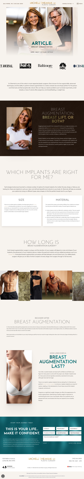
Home (32, 52)
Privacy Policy (33, 473)
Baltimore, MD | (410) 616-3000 (13, 3)
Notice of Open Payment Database (50, 473)
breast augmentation (53, 128)
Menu (81, 3)
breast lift (11, 254)
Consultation (67, 3)
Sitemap (28, 473)
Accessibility (39, 473)
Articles (43, 52)
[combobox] (49, 432)
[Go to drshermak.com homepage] (43, 3)
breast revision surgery (48, 384)
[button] (78, 3)
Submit (45, 443)
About (37, 52)
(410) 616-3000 (75, 443)
